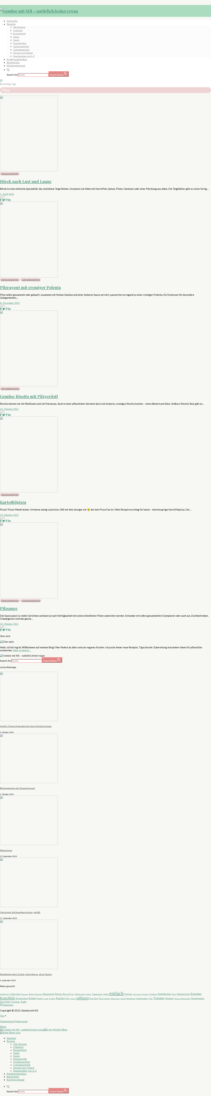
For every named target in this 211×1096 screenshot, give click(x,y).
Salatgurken (115, 999)
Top (2, 1015)
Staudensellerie (142, 998)
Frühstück (18, 30)
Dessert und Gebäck (23, 53)
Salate (16, 37)
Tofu (151, 998)
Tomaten (158, 998)
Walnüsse (169, 998)
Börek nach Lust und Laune (25, 181)
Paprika (60, 998)
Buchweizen (80, 994)
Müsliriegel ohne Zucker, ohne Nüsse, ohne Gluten (26, 974)
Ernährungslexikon (17, 59)
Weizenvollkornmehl (182, 999)
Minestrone (6, 850)
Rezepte (11, 24)
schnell (123, 999)
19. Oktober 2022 (9, 515)
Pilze (67, 998)
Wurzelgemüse (197, 998)
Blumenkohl (48, 994)
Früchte (128, 994)
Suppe (16, 40)
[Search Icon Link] (8, 69)
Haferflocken (164, 994)
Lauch (46, 999)
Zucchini (5, 1001)
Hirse (174, 994)
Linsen (52, 998)
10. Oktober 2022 (9, 624)
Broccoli (67, 994)
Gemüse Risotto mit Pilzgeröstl (29, 396)
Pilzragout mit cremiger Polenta (30, 287)
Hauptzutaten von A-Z (24, 56)
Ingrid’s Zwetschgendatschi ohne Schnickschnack (26, 726)
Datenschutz (7, 1021)
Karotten (196, 994)
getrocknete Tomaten (141, 994)
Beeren (31, 994)
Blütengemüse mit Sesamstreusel (17, 788)
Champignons (97, 994)
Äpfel (23, 1001)
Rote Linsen (104, 998)
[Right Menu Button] (10, 1032)
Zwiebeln (15, 1002)
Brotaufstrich (19, 33)
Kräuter (32, 998)
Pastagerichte (19, 43)
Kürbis (40, 998)
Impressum (22, 1021)
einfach (116, 993)
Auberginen (15, 994)
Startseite (12, 20)
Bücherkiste (13, 62)
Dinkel (106, 994)
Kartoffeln (7, 998)
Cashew (88, 994)
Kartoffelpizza (13, 502)
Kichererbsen (22, 998)
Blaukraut (38, 994)
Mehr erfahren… (22, 650)
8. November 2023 (10, 303)
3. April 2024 (7, 194)
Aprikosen (4, 994)
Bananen (24, 994)
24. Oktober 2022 (9, 409)
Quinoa (72, 999)
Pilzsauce (8, 608)
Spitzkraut (131, 998)
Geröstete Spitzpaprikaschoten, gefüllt (20, 912)
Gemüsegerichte (21, 46)
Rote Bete (94, 998)
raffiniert (82, 998)
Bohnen (58, 994)
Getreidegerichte (21, 49)
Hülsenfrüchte (183, 994)
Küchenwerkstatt (16, 65)
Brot (73, 994)
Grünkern (153, 994)
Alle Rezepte (19, 27)
